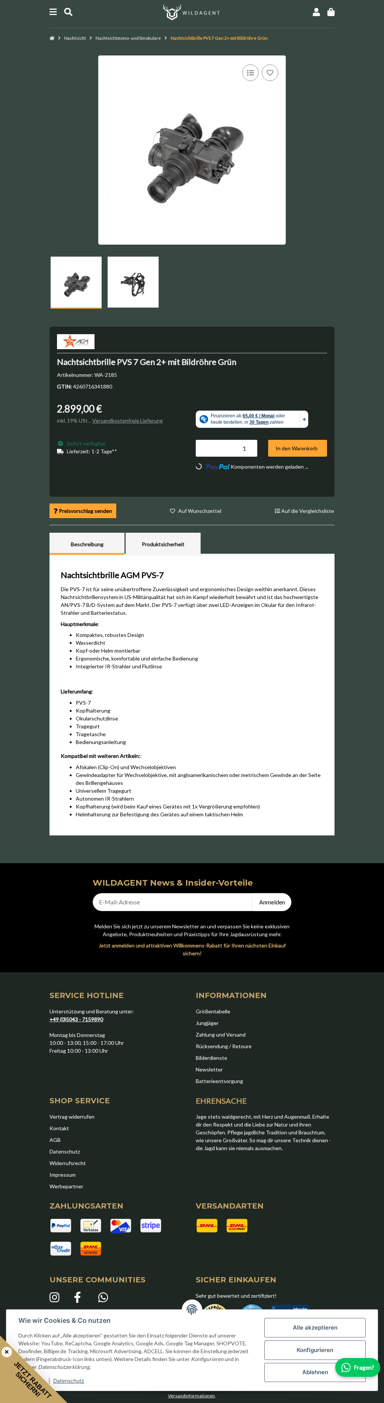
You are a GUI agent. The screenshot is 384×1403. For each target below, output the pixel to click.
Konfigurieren (315, 1350)
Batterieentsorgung (219, 1081)
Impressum (63, 1174)
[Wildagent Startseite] (192, 11)
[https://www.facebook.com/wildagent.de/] (82, 1297)
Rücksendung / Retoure (224, 1046)
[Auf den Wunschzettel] (270, 72)
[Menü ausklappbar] (53, 12)
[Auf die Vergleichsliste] (250, 72)
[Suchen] (68, 12)
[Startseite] (52, 38)
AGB (55, 1140)
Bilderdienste (211, 1058)
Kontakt (59, 1128)
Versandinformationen (191, 1396)
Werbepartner (66, 1186)
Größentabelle (213, 1011)
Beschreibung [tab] (87, 544)
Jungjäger (207, 1023)
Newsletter (209, 1069)
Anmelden (272, 901)
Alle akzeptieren (315, 1327)
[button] (316, 12)
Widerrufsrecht (68, 1163)
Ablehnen (315, 1372)
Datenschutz (68, 1381)
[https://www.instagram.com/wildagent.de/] (58, 1297)
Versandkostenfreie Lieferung (127, 420)
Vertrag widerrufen (72, 1116)
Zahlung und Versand (221, 1034)
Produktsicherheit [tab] (163, 544)
